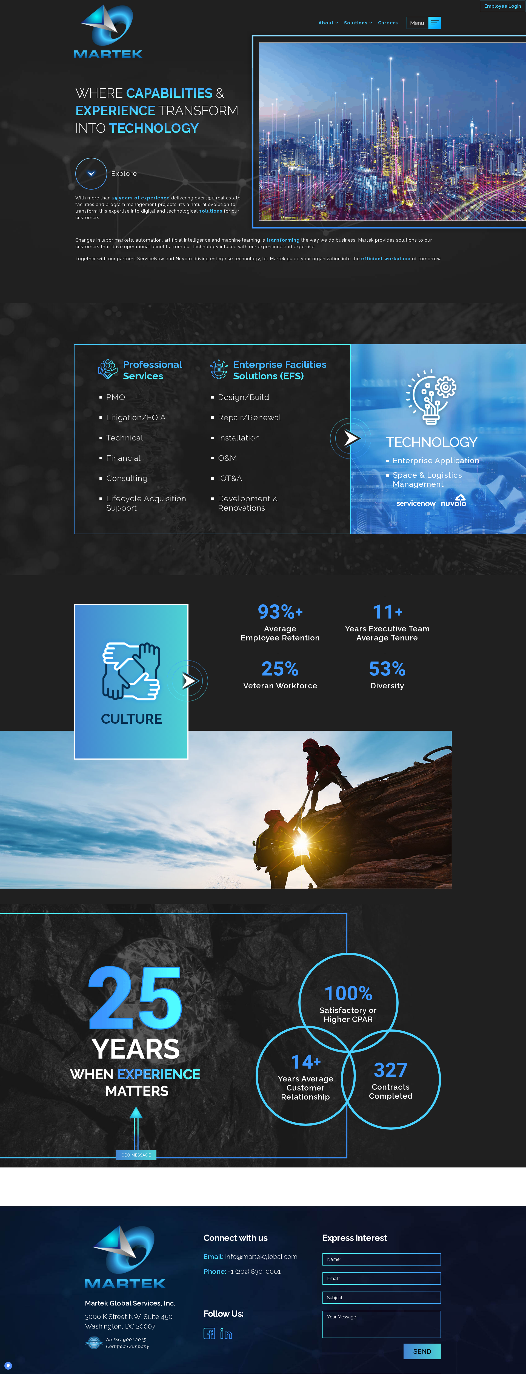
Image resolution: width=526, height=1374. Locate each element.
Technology (432, 442)
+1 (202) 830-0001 (254, 1271)
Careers (388, 22)
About (327, 22)
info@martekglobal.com (261, 1256)
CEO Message (136, 1155)
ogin (502, 6)
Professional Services (152, 370)
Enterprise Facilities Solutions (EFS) (280, 370)
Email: (214, 1256)
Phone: (215, 1271)
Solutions (356, 22)
